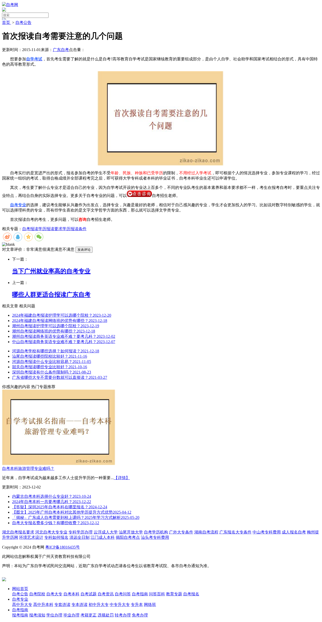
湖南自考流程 (206, 532)
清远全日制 (79, 537)
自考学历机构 (156, 532)
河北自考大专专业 (51, 532)
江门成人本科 (103, 537)
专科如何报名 (56, 537)
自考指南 (20, 610)
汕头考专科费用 (155, 537)
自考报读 (30, 229)
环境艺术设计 (31, 537)
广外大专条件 (181, 532)
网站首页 (20, 589)
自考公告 (23, 22)
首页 (6, 22)
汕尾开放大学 (131, 532)
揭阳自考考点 (128, 537)
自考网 (12, 5)
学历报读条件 (74, 229)
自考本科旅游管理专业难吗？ (28, 468)
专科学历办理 (80, 532)
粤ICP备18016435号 (62, 547)
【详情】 (122, 478)
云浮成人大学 (106, 532)
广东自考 (61, 50)
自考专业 (20, 599)
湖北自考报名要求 (18, 532)
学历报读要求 (50, 229)
